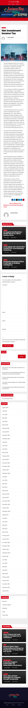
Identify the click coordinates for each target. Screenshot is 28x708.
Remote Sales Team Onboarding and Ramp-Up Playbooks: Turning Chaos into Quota (13, 649)
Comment (4, 284)
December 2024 (6, 462)
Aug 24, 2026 (7, 639)
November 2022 (6, 545)
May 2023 (4, 525)
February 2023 (5, 535)
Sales (3, 611)
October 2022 (5, 549)
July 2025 (4, 442)
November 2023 (6, 504)
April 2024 (4, 487)
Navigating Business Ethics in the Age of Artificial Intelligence (13, 263)
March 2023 (5, 532)
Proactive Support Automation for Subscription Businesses (12, 663)
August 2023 (5, 514)
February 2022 (5, 577)
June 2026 (4, 414)
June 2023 (4, 521)
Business (3, 27)
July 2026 (4, 411)
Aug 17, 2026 (7, 653)
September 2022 (6, 552)
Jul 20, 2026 (7, 667)
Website (4, 329)
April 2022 (4, 570)
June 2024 (4, 480)
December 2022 (6, 542)
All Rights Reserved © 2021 (9, 702)
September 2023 (6, 511)
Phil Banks (13, 237)
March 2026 (5, 424)
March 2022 (5, 573)
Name (4, 312)
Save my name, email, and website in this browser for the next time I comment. (13, 340)
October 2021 (5, 590)
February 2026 (5, 428)
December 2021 (6, 584)
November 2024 (6, 466)
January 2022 (5, 580)
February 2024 (5, 494)
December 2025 (6, 435)
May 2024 (4, 483)
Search (4, 352)
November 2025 (6, 438)
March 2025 (5, 452)
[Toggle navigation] (25, 19)
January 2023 (5, 539)
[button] (22, 19)
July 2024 (4, 476)
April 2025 (4, 449)
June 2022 (4, 563)
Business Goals (6, 206)
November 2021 (6, 587)
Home (9, 4)
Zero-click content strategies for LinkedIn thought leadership (12, 677)
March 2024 (5, 490)
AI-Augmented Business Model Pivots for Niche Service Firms (12, 233)
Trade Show (5, 615)
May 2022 (4, 566)
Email (4, 320)
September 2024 (6, 473)
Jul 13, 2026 (7, 681)
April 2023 (4, 528)
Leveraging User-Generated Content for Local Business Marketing (14, 248)
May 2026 (4, 418)
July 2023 (4, 518)
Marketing (4, 608)
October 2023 (5, 507)
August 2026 (5, 407)
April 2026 (4, 421)
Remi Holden (11, 37)
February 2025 (5, 456)
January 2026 (5, 431)
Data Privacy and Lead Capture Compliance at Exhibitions (12, 636)
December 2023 (6, 501)
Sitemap (17, 4)
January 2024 (5, 497)
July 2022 (4, 559)
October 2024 (5, 469)
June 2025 (4, 445)
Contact (13, 4)
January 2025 (5, 459)
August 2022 (5, 556)
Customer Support (6, 604)
